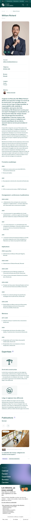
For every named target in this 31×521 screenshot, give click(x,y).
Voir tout (4, 421)
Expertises (6, 477)
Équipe (5, 474)
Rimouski (5, 76)
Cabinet (5, 471)
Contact (26, 1)
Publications (16, 1)
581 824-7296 (6, 69)
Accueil (3, 11)
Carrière (5, 482)
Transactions (9, 1)
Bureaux (5, 480)
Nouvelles (22, 1)
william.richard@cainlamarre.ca (10, 62)
